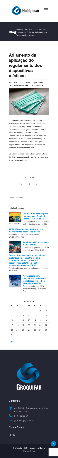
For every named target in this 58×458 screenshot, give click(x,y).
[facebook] (29, 183)
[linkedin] (37, 183)
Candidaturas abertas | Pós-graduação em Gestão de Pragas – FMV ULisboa (36, 216)
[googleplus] (21, 183)
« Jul (11, 341)
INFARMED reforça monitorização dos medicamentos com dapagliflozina (26, 230)
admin (40, 82)
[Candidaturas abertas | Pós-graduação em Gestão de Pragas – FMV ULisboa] (15, 218)
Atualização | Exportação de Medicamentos (36, 243)
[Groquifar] (25, 10)
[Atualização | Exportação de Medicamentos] (15, 247)
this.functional (29, 450)
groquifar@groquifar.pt (24, 420)
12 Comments (37, 85)
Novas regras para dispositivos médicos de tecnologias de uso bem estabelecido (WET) (34, 279)
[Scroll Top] (53, 443)
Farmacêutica (22, 85)
